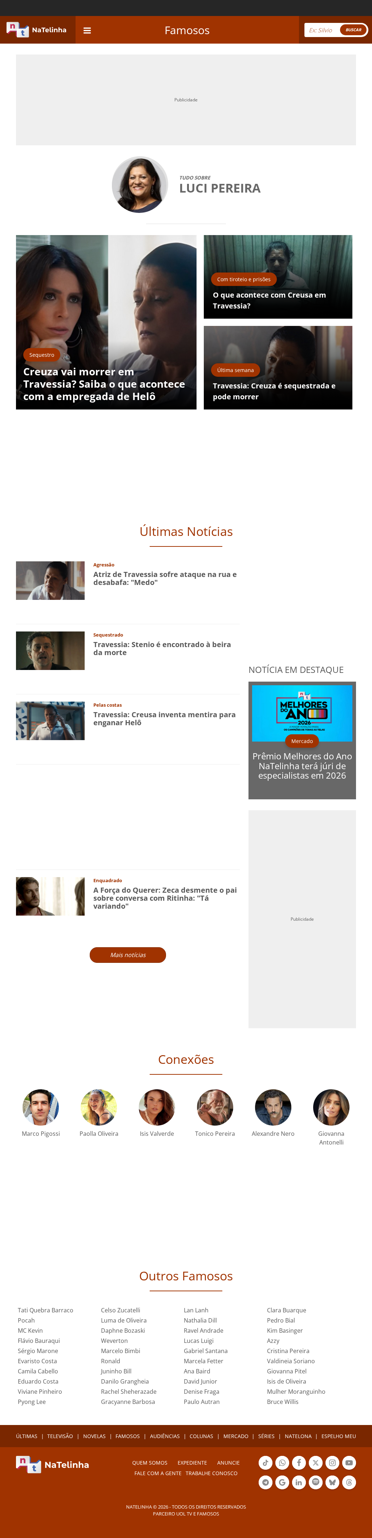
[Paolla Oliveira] (99, 1106)
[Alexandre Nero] (273, 1106)
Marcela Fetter (203, 1361)
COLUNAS (201, 1436)
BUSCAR (353, 29)
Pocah (26, 1320)
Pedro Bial (281, 1320)
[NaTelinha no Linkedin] (299, 1482)
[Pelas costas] (50, 720)
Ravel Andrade (203, 1331)
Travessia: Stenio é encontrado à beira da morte (162, 648)
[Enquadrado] (50, 895)
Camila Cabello (38, 1371)
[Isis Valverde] (157, 1106)
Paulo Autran (202, 1402)
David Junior (200, 1381)
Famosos (187, 30)
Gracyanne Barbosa (128, 1402)
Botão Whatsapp (282, 1469)
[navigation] (87, 29)
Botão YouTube (349, 1469)
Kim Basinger (285, 1331)
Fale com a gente (158, 1473)
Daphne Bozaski (123, 1331)
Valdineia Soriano (291, 1361)
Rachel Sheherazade (129, 1392)
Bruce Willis (283, 1402)
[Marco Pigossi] (41, 1106)
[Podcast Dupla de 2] (316, 1482)
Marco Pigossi (41, 1134)
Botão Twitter (316, 1469)
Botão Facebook (299, 1469)
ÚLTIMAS (26, 1436)
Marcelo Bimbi (120, 1351)
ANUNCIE (228, 1462)
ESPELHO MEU (339, 1436)
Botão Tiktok (265, 1469)
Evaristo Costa (37, 1361)
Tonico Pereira (215, 1134)
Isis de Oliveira (286, 1381)
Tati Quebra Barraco (45, 1310)
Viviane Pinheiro (40, 1392)
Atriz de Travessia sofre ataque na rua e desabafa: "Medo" (165, 578)
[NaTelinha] (36, 30)
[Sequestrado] (50, 650)
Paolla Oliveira (99, 1134)
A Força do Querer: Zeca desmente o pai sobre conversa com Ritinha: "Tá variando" (165, 898)
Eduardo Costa (38, 1381)
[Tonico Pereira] (215, 1106)
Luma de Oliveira (124, 1320)
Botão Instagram (332, 1469)
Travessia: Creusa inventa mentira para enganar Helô (164, 718)
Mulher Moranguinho (296, 1392)
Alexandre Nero (273, 1134)
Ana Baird (197, 1371)
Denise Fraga (201, 1392)
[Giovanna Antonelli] (331, 1106)
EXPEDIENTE (192, 1462)
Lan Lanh (196, 1310)
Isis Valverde (157, 1134)
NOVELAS (94, 1436)
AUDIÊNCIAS (165, 1436)
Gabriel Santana (206, 1351)
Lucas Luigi (199, 1341)
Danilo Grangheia (125, 1381)
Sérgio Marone (38, 1351)
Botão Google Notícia (282, 1488)
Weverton (114, 1341)
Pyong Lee (32, 1402)
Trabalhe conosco (212, 1473)
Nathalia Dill (200, 1320)
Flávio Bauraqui (39, 1341)
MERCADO (235, 1436)
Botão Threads (349, 1488)
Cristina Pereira (288, 1351)
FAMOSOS (128, 1436)
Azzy (273, 1341)
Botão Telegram (265, 1488)
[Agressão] (50, 580)
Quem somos (149, 1462)
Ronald (110, 1361)
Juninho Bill (116, 1371)
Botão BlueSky (332, 1488)
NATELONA (298, 1436)
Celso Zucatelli (120, 1310)
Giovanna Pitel (287, 1371)
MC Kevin (30, 1331)
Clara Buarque (286, 1310)
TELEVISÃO (60, 1436)
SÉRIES (266, 1436)
